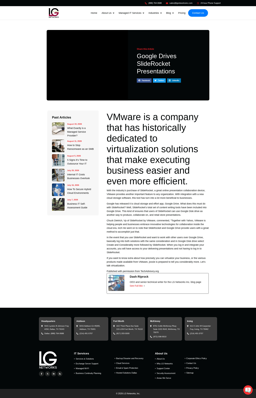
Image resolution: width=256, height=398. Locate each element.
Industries (154, 13)
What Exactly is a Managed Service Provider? (76, 132)
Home (94, 13)
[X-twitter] (47, 373)
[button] (144, 80)
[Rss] (59, 373)
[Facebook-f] (41, 373)
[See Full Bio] (144, 286)
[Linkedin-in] (53, 373)
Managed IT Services (130, 13)
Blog (168, 13)
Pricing (181, 13)
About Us (106, 13)
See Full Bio (136, 285)
